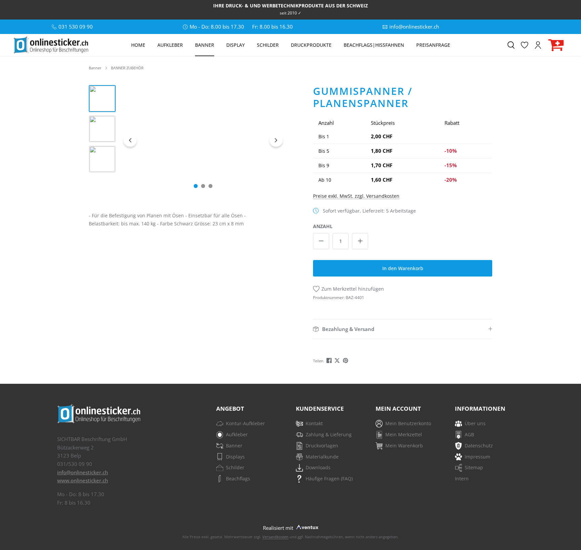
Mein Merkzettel (403, 434)
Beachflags (238, 478)
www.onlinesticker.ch (82, 480)
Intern (462, 478)
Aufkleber (237, 434)
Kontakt (314, 423)
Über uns (475, 423)
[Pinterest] (346, 360)
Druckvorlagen (322, 445)
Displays (235, 456)
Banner (234, 445)
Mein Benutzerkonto (408, 423)
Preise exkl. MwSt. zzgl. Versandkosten (356, 196)
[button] (402, 329)
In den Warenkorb (402, 268)
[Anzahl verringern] (321, 241)
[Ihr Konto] (538, 45)
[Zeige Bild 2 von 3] (203, 186)
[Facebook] (329, 360)
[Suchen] (511, 45)
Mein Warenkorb (404, 445)
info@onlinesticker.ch (82, 472)
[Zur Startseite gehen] (50, 45)
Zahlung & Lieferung (329, 434)
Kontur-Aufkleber (245, 423)
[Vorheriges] (130, 140)
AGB (469, 434)
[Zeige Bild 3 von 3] (210, 186)
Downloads (318, 467)
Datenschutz (479, 445)
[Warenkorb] (556, 45)
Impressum (477, 456)
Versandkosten (275, 536)
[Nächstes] (276, 140)
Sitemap (474, 467)
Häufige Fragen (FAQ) (329, 478)
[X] (338, 360)
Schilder (235, 467)
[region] (187, 140)
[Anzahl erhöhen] (360, 241)
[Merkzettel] (524, 45)
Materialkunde (322, 456)
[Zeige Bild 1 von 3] (196, 186)
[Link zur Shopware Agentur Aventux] (306, 526)
